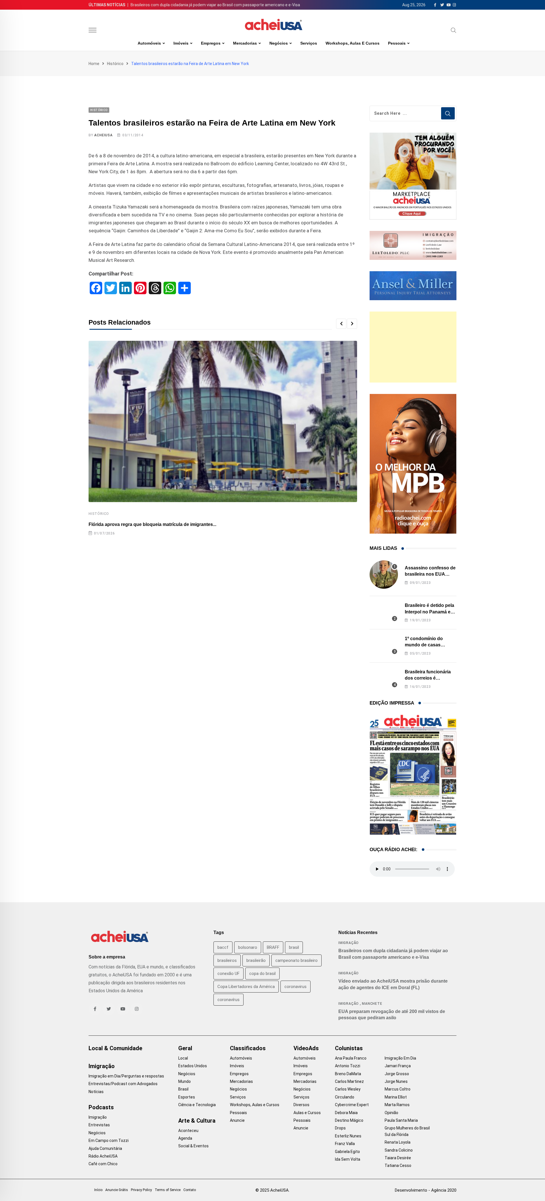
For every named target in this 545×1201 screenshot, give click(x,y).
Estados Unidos (192, 1066)
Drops (340, 1128)
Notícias (96, 1091)
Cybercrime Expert (352, 1104)
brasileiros (227, 960)
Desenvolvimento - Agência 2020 (425, 1190)
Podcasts (101, 1107)
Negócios (278, 43)
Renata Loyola (397, 1142)
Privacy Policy (141, 1190)
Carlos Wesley (347, 1089)
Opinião (391, 1112)
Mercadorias (245, 43)
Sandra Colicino (399, 1150)
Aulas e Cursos (307, 1112)
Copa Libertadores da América (246, 986)
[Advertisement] (413, 347)
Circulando (344, 1097)
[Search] (453, 30)
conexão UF (228, 973)
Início (98, 1190)
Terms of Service (168, 1190)
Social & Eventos (193, 1146)
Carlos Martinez (349, 1081)
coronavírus (228, 999)
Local (183, 1058)
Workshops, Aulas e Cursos (353, 43)
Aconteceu (188, 1130)
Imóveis (180, 43)
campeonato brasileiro (296, 960)
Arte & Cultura (196, 1120)
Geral (185, 1048)
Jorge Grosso (397, 1073)
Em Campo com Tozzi (109, 1140)
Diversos (301, 1104)
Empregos (211, 43)
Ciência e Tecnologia (197, 1104)
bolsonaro (247, 947)
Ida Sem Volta (347, 1159)
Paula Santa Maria (401, 1120)
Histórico (115, 63)
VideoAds (306, 1048)
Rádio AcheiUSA (103, 1156)
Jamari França (398, 1066)
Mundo (184, 1081)
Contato (189, 1190)
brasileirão (256, 960)
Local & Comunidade (115, 1048)
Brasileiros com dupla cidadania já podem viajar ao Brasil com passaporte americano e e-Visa (215, 5)
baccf (223, 947)
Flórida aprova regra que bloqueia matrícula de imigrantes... (152, 524)
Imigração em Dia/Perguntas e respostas (126, 1076)
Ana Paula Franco (350, 1058)
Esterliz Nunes (348, 1136)
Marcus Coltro (397, 1089)
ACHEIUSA (103, 135)
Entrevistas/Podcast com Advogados (123, 1083)
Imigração (348, 943)
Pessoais (397, 43)
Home (94, 63)
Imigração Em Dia (400, 1058)
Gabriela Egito (347, 1151)
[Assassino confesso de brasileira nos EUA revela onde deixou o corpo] (384, 574)
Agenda (185, 1138)
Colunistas (349, 1048)
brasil (294, 947)
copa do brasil (262, 973)
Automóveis (149, 43)
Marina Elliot (396, 1097)
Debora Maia (346, 1112)
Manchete (372, 1004)
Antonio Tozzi (347, 1066)
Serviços (308, 43)
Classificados (248, 1048)
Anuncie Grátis (116, 1190)
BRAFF (273, 947)
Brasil (183, 1089)
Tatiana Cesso (398, 1165)
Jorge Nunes (396, 1081)
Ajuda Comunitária (105, 1148)
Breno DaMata (348, 1073)
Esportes (186, 1097)
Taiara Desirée (398, 1158)
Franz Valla (345, 1143)
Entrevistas (99, 1125)
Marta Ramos (397, 1104)
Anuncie (237, 1120)
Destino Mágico (349, 1120)
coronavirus (295, 986)
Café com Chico (103, 1164)
